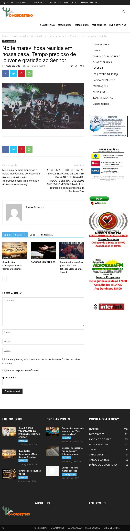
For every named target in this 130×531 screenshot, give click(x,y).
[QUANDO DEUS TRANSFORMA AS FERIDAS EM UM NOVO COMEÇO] (9, 431)
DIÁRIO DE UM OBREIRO (107, 56)
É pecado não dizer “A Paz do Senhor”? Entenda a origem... (72, 451)
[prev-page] (4, 279)
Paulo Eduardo (12, 66)
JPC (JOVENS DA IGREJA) (106, 74)
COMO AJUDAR (54, 2)
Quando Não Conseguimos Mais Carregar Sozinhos (12, 265)
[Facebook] (5, 73)
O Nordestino (22, 2)
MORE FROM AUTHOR (41, 235)
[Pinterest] (21, 73)
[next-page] (10, 279)
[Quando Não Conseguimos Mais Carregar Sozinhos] (14, 250)
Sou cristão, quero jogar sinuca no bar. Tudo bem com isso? (73, 431)
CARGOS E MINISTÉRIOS (43, 262)
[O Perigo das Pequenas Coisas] (9, 474)
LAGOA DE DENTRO (104, 80)
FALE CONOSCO (71, 2)
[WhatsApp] (29, 73)
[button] (124, 11)
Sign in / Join (7, 2)
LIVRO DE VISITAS (89, 2)
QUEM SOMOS (37, 2)
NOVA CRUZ (99, 91)
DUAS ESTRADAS (102, 62)
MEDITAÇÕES (100, 86)
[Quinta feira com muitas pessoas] (52, 471)
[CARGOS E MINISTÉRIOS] (43, 250)
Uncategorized (19, 36)
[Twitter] (13, 73)
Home (5, 36)
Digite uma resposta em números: (20, 370)
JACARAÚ (7, 258)
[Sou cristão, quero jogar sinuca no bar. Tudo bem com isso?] (52, 431)
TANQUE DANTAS (103, 97)
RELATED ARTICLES (15, 235)
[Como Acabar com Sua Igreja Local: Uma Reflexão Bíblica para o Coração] (71, 250)
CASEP (96, 50)
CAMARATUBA (101, 44)
